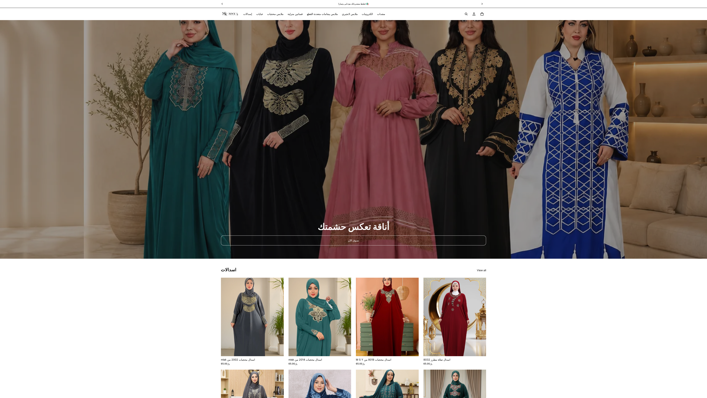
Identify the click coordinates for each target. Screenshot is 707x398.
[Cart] (482, 14)
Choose (348, 350)
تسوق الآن (353, 240)
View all (481, 270)
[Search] (466, 14)
